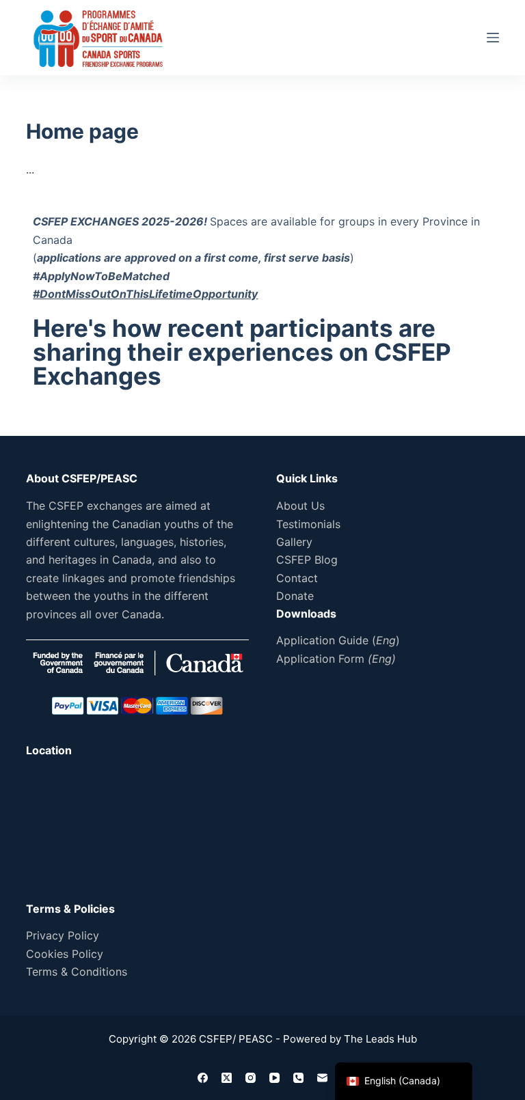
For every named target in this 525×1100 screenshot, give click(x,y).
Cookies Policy (64, 954)
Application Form (336, 658)
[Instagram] (250, 1078)
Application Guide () (338, 640)
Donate (295, 596)
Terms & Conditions (76, 971)
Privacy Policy (62, 935)
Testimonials (308, 524)
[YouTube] (274, 1078)
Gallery (294, 542)
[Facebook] (203, 1078)
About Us (300, 505)
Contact (297, 578)
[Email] (322, 1078)
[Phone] (298, 1078)
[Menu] (493, 37)
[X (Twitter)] (226, 1078)
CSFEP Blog (307, 559)
